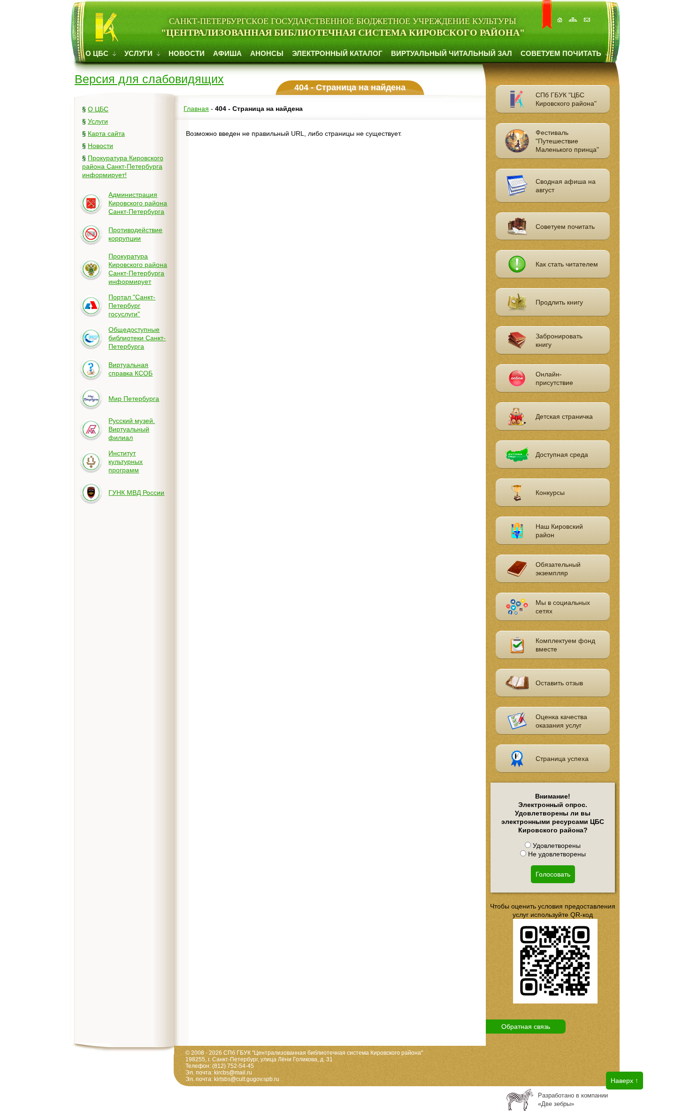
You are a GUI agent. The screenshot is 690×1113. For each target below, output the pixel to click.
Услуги (139, 53)
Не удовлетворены (556, 854)
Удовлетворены (556, 845)
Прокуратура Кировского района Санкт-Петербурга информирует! (122, 166)
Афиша (227, 53)
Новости (187, 53)
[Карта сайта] (574, 15)
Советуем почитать (562, 53)
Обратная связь (525, 1026)
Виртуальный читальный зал (451, 53)
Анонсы (267, 53)
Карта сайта (106, 133)
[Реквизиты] (588, 15)
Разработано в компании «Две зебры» (573, 1099)
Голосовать (553, 874)
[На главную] (560, 15)
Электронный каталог (337, 53)
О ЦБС (97, 53)
